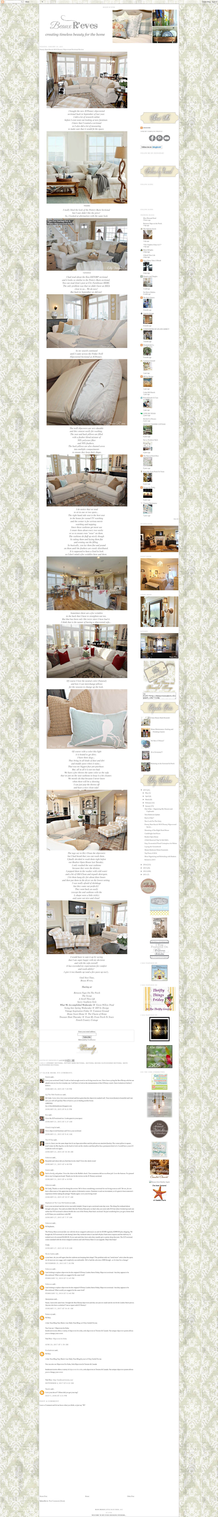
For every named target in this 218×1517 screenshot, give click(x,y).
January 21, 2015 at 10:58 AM (59, 1152)
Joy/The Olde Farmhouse (53, 1095)
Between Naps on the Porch (152, 223)
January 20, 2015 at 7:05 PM (58, 1089)
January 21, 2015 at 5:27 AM (58, 1122)
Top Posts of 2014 (151, 853)
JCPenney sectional (54, 1063)
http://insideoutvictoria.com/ (63, 1380)
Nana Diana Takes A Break (152, 260)
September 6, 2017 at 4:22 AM (59, 1383)
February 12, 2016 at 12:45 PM (60, 1278)
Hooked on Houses (149, 419)
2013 (145, 868)
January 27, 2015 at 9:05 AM (58, 1248)
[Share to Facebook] (73, 1060)
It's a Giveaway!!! (157, 752)
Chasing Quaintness (150, 503)
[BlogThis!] (68, 1060)
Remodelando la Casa (150, 398)
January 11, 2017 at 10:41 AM (59, 1308)
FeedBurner (92, 1040)
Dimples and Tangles (150, 276)
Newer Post (43, 1496)
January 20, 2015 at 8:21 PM (58, 1109)
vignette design (148, 313)
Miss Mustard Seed (149, 218)
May (147, 793)
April (147, 796)
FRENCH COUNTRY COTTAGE (154, 424)
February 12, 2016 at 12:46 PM (60, 1293)
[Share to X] (71, 1060)
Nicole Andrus (50, 1254)
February (148, 803)
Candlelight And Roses (152, 833)
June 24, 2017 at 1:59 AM (56, 1345)
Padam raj (48, 1314)
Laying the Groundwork (153, 847)
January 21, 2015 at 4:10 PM (58, 1179)
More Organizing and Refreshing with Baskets (160, 856)
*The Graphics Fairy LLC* (152, 245)
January (148, 806)
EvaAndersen (49, 1350)
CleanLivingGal (50, 1127)
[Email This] (66, 1060)
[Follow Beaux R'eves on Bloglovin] (151, 148)
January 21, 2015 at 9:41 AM (58, 1134)
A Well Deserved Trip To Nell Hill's (156, 840)
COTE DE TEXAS (149, 413)
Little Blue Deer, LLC (114, 1509)
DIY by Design (148, 376)
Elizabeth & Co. (148, 345)
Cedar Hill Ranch (149, 392)
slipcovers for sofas (76, 1369)
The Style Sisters (149, 298)
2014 (145, 865)
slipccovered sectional (111, 1063)
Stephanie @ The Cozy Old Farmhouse (58, 1203)
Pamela (47, 1077)
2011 (145, 874)
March (147, 799)
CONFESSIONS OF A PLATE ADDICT (156, 329)
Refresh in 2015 (150, 860)
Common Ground (149, 361)
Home (87, 1496)
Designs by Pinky (149, 487)
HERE (106, 282)
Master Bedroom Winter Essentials (156, 850)
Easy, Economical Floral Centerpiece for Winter (161, 843)
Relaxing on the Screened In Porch (162, 763)
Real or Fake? (149, 818)
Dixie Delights (148, 250)
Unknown (48, 1157)
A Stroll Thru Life (149, 255)
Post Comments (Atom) (57, 1501)
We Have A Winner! (157, 741)
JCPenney (97, 356)
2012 (145, 871)
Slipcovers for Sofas (60, 1339)
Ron (46, 1115)
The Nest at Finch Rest (151, 456)
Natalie (47, 1389)
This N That (49, 1140)
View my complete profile (151, 131)
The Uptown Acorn (149, 229)
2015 (145, 790)
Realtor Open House (151, 837)
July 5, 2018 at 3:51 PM (56, 1396)
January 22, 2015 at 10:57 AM (59, 1197)
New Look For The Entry (153, 821)
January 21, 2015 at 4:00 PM (58, 1164)
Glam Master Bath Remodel (160, 718)
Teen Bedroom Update (152, 815)
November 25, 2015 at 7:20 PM (59, 1263)
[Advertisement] (58, 1477)
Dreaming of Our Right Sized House (157, 830)
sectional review (93, 1063)
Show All (176, 519)
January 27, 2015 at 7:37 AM (58, 1217)
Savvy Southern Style (150, 440)
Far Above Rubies (149, 292)
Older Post (130, 1496)
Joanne (47, 1170)
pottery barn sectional (74, 1063)
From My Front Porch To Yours (153, 472)
